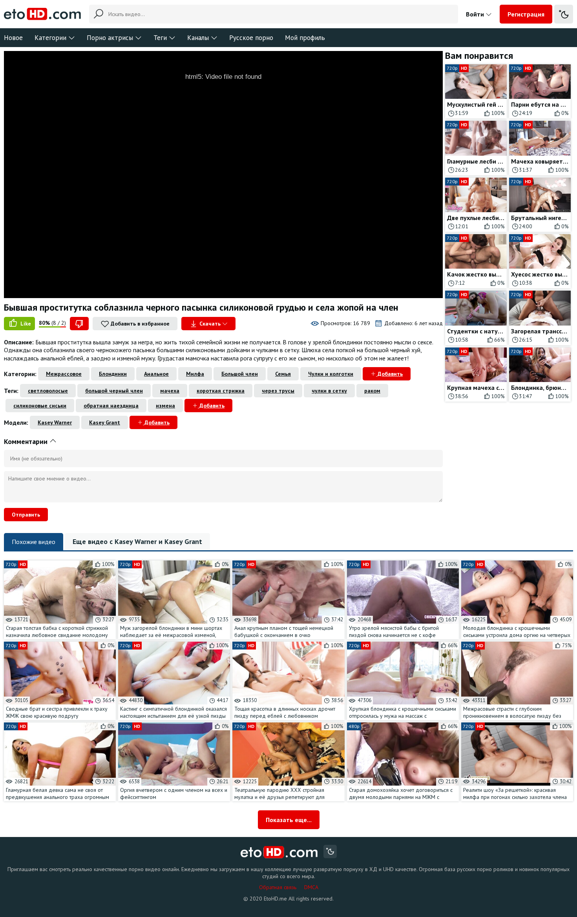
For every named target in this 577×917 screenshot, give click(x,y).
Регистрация (526, 14)
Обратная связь (277, 887)
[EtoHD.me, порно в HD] (279, 852)
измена (165, 405)
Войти (476, 14)
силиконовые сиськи (39, 405)
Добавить (389, 373)
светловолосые (48, 390)
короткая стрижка (221, 390)
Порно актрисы (110, 37)
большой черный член (114, 390)
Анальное (156, 373)
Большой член (239, 373)
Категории (50, 37)
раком (372, 390)
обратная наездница (111, 405)
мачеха (169, 390)
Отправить (26, 514)
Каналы (198, 37)
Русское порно (251, 37)
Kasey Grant (104, 422)
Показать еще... (289, 820)
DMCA (311, 887)
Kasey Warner (55, 422)
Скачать (210, 323)
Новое (13, 37)
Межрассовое (64, 373)
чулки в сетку (329, 390)
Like (25, 323)
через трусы (278, 390)
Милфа (195, 373)
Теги (160, 37)
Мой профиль (305, 37)
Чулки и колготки (330, 373)
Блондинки (113, 373)
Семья (283, 373)
